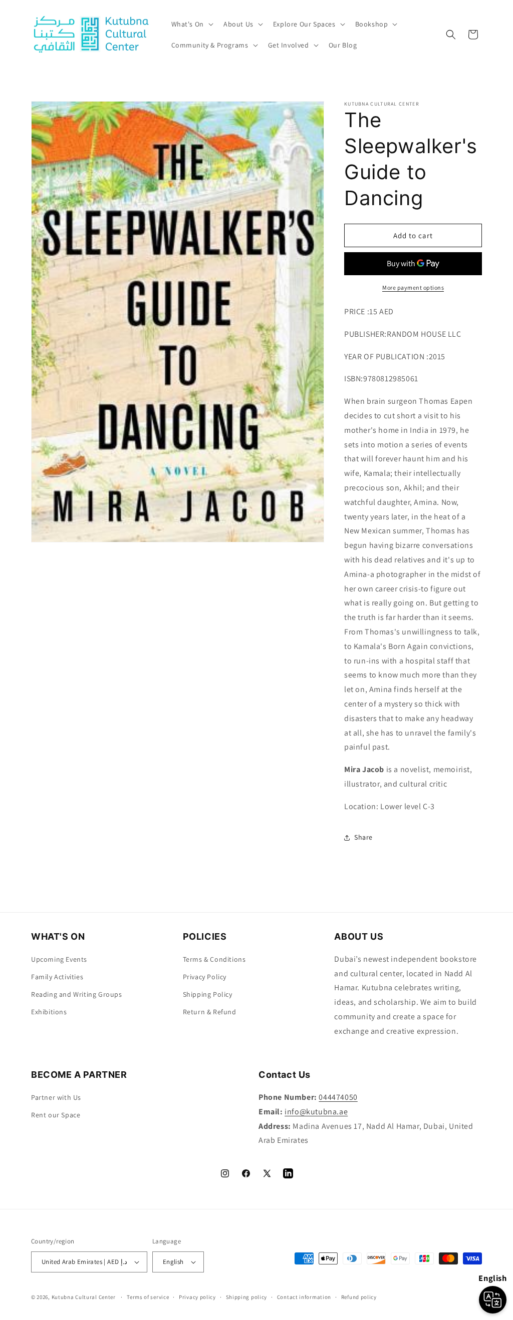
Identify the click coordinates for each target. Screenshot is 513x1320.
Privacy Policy (204, 976)
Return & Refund (209, 1011)
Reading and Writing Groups (76, 994)
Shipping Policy (207, 994)
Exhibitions (49, 1011)
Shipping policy (247, 1296)
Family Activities (57, 976)
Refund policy (359, 1296)
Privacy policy (197, 1296)
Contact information (304, 1296)
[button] (191, 24)
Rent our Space (55, 1114)
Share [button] (363, 837)
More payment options (413, 287)
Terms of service (148, 1296)
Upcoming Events (59, 959)
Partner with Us (56, 1097)
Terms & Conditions (214, 959)
